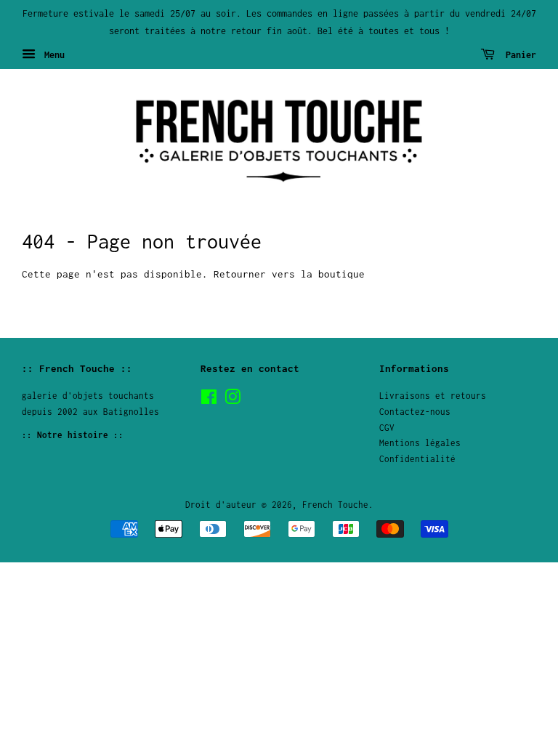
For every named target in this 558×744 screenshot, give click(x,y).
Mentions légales (420, 443)
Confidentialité (417, 459)
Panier (518, 54)
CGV (387, 427)
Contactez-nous (414, 411)
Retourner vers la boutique (289, 274)
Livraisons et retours (432, 395)
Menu (52, 54)
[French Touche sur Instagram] (232, 400)
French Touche (335, 504)
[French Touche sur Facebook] (209, 400)
